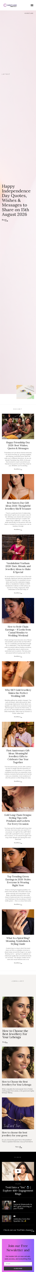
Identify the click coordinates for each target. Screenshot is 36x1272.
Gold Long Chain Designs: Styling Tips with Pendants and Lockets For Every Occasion (18, 819)
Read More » (17, 469)
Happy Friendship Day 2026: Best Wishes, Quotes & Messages (18, 445)
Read (4, 1042)
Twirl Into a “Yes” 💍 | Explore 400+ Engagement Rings (18, 1190)
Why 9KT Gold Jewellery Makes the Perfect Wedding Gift (18, 693)
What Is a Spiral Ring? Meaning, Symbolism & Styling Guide (18, 941)
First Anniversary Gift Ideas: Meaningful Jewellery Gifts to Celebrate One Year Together (18, 756)
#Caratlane (29, 13)
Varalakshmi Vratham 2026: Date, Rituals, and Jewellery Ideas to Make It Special (18, 568)
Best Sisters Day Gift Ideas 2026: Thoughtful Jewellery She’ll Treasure (18, 505)
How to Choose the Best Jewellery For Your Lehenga (15, 1034)
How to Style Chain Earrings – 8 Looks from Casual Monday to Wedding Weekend (18, 631)
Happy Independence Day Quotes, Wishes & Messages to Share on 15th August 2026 (16, 200)
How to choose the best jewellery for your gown (14, 1134)
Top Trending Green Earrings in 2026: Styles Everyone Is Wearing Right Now (18, 881)
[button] (32, 5)
